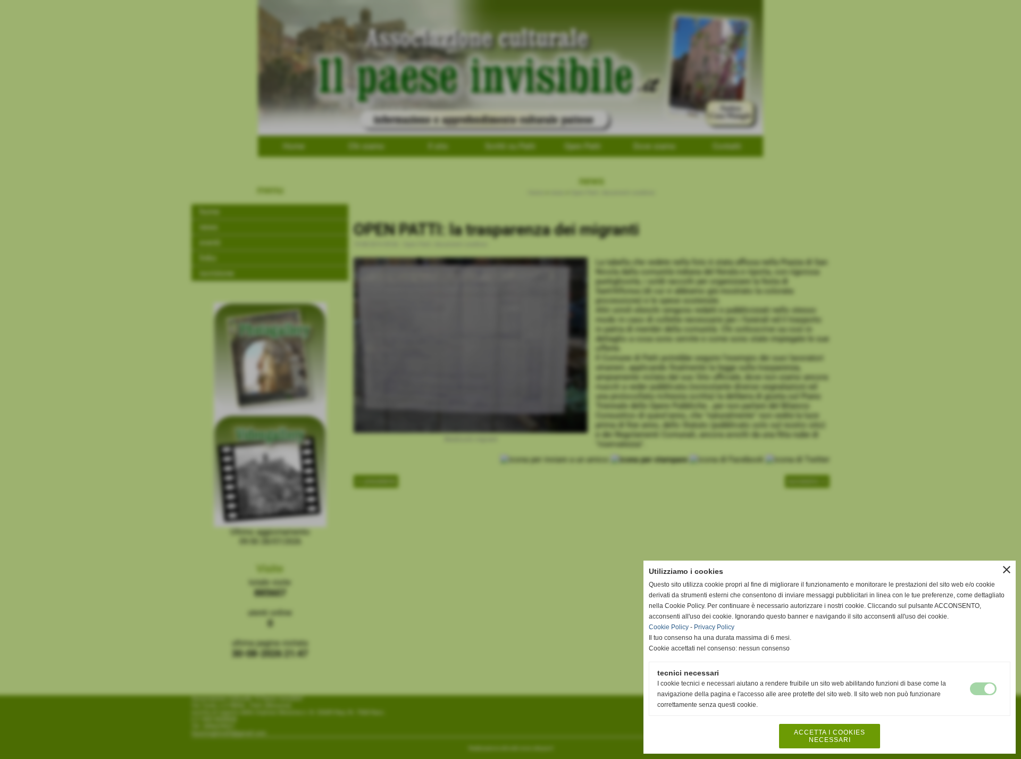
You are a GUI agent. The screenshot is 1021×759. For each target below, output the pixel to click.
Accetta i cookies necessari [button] (829, 736)
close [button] (1006, 569)
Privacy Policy (714, 627)
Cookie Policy (669, 627)
